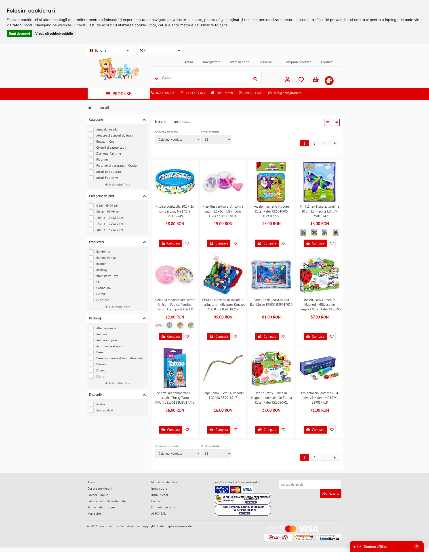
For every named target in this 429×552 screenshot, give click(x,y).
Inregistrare (211, 62)
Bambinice (103, 252)
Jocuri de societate (109, 172)
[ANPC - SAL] (243, 498)
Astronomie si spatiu (110, 346)
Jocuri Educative (107, 178)
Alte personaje (106, 328)
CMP (99, 282)
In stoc (100, 404)
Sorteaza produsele (167, 132)
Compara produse (297, 62)
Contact (326, 62)
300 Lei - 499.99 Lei (109, 230)
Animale (101, 334)
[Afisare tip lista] (336, 122)
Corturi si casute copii (111, 147)
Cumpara (173, 243)
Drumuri (101, 370)
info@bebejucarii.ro (287, 93)
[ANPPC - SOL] (243, 510)
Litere (100, 376)
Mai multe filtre (119, 185)
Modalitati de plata (164, 482)
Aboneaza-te (330, 493)
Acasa (188, 62)
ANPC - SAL (158, 514)
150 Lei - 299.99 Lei (109, 224)
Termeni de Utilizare (101, 507)
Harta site (94, 514)
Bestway (101, 270)
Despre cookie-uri (100, 489)
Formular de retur (163, 507)
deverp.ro (133, 526)
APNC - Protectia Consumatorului (237, 482)
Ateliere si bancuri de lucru (114, 135)
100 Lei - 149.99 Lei (109, 218)
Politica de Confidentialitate (107, 501)
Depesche (102, 300)
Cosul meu (267, 62)
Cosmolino (103, 288)
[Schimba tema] (329, 80)
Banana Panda (106, 258)
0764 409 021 (166, 93)
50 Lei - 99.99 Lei (108, 212)
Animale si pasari (108, 340)
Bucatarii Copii (106, 141)
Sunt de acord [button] (19, 33)
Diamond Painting (108, 154)
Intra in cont (239, 62)
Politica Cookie (98, 495)
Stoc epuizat (104, 410)
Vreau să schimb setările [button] (54, 33)
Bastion (101, 264)
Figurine (102, 160)
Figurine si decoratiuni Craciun (117, 166)
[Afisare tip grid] (327, 122)
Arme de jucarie (107, 129)
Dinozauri (102, 364)
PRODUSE (122, 94)
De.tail (100, 294)
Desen (100, 352)
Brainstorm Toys (107, 276)
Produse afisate (210, 132)
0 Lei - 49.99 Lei (107, 206)
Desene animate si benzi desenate (119, 358)
